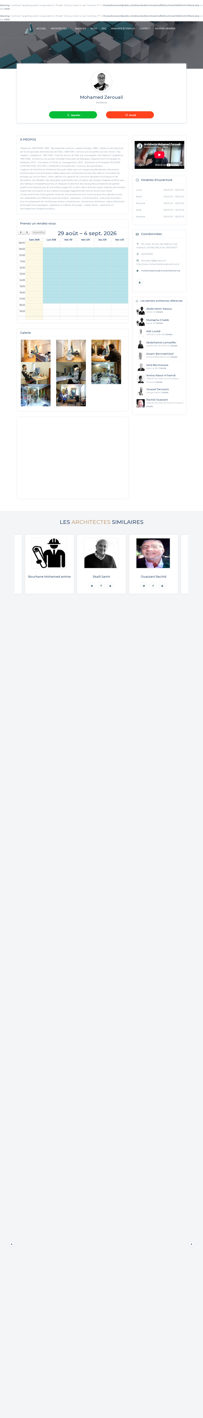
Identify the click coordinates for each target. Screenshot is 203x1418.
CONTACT (145, 28)
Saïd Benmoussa (157, 365)
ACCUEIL (41, 28)
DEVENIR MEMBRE (165, 28)
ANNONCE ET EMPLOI (123, 28)
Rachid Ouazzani (157, 399)
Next (190, 1243)
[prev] (21, 232)
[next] (27, 232)
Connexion (192, 7)
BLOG (94, 28)
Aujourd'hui (39, 232)
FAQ (104, 28)
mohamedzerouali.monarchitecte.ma (160, 270)
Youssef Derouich (157, 389)
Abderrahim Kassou (159, 308)
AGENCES (80, 28)
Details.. (160, 312)
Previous (10, 1243)
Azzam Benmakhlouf (159, 353)
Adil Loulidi (153, 331)
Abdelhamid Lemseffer (161, 342)
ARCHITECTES (59, 28)
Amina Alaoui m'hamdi (161, 375)
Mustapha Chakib (157, 320)
